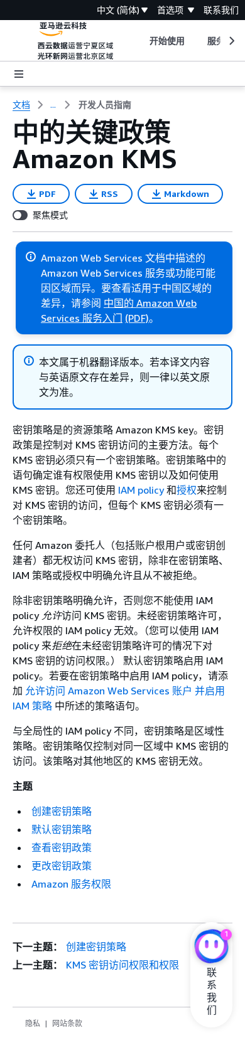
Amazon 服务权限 (71, 884)
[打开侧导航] (19, 74)
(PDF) (137, 318)
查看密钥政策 (61, 847)
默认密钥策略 (61, 829)
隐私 (32, 1023)
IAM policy (141, 490)
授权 (187, 490)
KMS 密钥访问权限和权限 (122, 964)
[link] (105, 104)
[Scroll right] (231, 41)
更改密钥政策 (61, 865)
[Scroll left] (140, 41)
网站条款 (67, 1023)
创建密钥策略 (61, 811)
